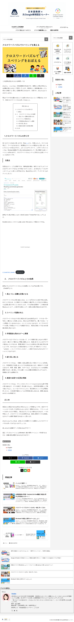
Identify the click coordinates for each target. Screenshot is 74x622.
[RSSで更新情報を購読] (28, 470)
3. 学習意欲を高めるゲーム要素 (26, 121)
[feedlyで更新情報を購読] (25, 470)
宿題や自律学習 (7, 441)
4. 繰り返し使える (22, 123)
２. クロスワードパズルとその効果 (25, 114)
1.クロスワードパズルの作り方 (24, 109)
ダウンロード (20, 272)
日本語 (10, 450)
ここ (27, 143)
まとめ (18, 128)
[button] (46, 39)
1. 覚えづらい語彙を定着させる (26, 116)
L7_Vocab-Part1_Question (9, 272)
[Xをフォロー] (22, 470)
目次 (23, 106)
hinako (14, 594)
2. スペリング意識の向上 (24, 119)
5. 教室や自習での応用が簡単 (25, 126)
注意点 (19, 112)
